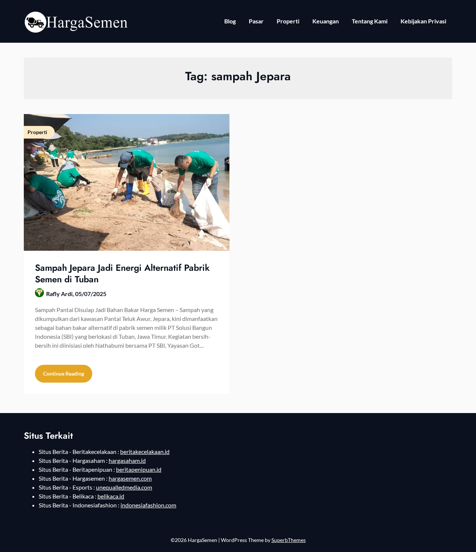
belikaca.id (110, 496)
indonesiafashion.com (148, 505)
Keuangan (325, 21)
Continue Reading (63, 373)
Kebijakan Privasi (423, 21)
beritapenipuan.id (138, 469)
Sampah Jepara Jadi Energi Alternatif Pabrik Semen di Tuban (122, 273)
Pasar (256, 21)
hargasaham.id (127, 460)
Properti (288, 21)
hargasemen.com (130, 478)
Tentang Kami (369, 21)
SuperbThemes (288, 540)
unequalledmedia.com (124, 487)
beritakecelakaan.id (145, 451)
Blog (230, 21)
